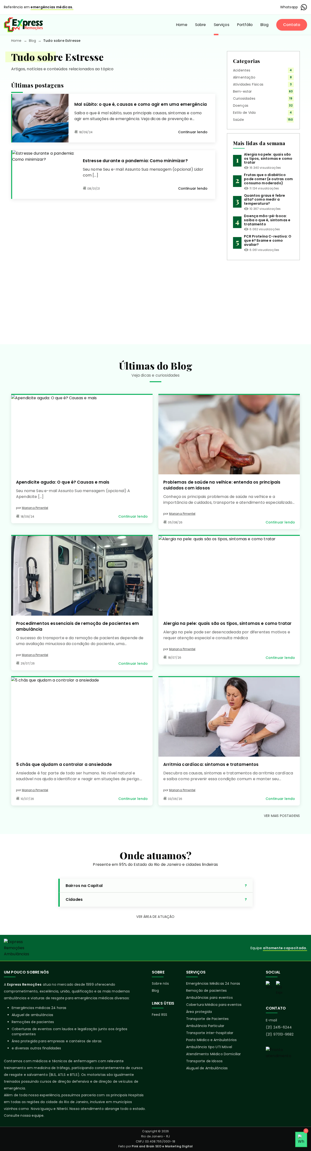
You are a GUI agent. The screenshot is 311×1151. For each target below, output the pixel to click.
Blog (264, 24)
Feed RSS (159, 1014)
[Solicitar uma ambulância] (286, 1064)
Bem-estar (242, 91)
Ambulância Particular (205, 1025)
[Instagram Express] (279, 988)
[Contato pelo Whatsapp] (269, 985)
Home (181, 24)
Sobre (200, 24)
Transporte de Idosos (204, 1061)
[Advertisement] (263, 298)
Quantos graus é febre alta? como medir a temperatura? (264, 199)
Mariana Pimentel (35, 508)
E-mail (271, 1020)
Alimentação (244, 77)
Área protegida (199, 1011)
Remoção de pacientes (206, 990)
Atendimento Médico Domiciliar (213, 1054)
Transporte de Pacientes (207, 1018)
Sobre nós (160, 983)
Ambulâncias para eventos (209, 997)
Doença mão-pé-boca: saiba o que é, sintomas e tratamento (267, 220)
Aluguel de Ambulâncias (207, 1068)
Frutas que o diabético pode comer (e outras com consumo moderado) (268, 179)
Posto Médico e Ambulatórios (211, 1039)
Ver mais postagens (282, 815)
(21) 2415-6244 (279, 1027)
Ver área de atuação (155, 916)
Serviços (221, 24)
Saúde (238, 119)
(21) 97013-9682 (280, 1034)
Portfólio (245, 24)
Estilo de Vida (244, 112)
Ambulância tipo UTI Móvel (209, 1047)
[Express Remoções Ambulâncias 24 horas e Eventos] (23, 25)
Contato (291, 24)
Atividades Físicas (248, 84)
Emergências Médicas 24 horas (213, 983)
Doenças (240, 105)
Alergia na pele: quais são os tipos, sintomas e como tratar (268, 158)
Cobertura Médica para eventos (214, 1004)
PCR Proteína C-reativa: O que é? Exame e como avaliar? (267, 240)
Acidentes (241, 70)
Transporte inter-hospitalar (209, 1032)
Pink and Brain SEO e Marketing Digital (162, 1146)
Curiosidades (244, 98)
